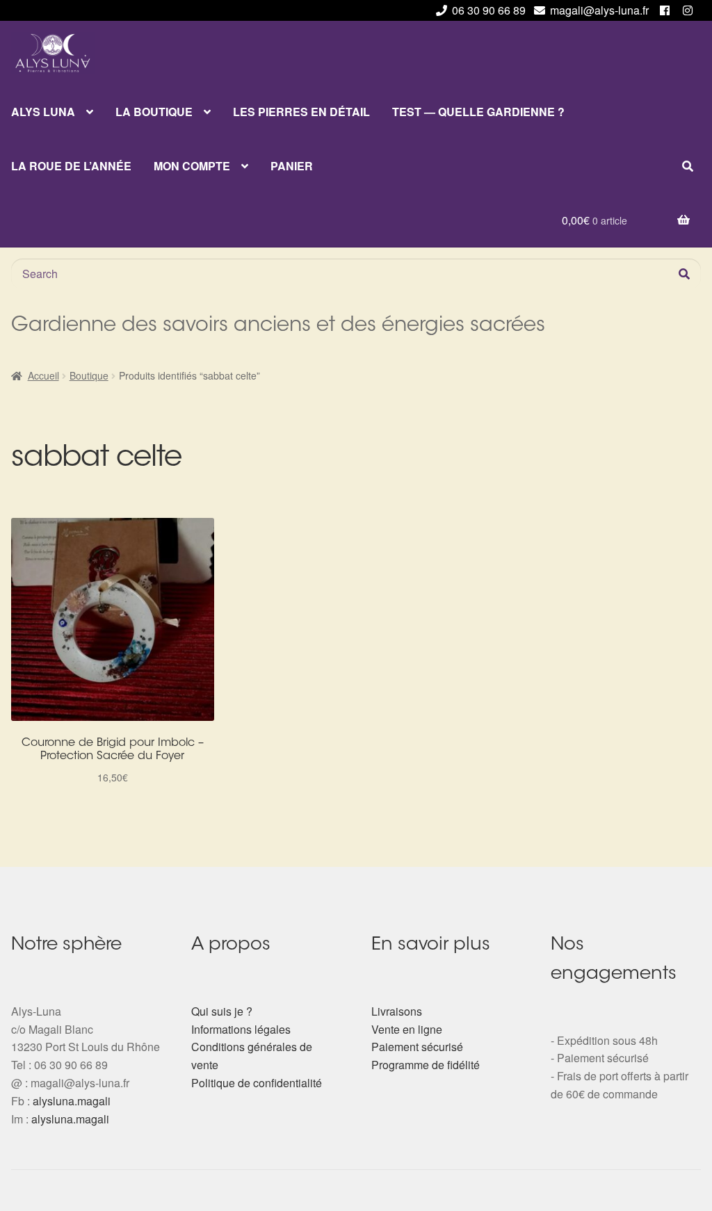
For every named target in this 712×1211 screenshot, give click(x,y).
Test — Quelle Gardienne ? (478, 112)
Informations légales (241, 1029)
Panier (291, 166)
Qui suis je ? (221, 1011)
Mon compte (192, 166)
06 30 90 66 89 (489, 10)
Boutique (89, 375)
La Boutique (154, 112)
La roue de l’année (71, 166)
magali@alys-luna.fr (599, 10)
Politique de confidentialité (256, 1083)
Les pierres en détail (301, 112)
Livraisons (396, 1011)
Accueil (43, 375)
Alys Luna (43, 112)
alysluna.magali (72, 1101)
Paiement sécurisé (417, 1047)
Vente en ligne (406, 1029)
